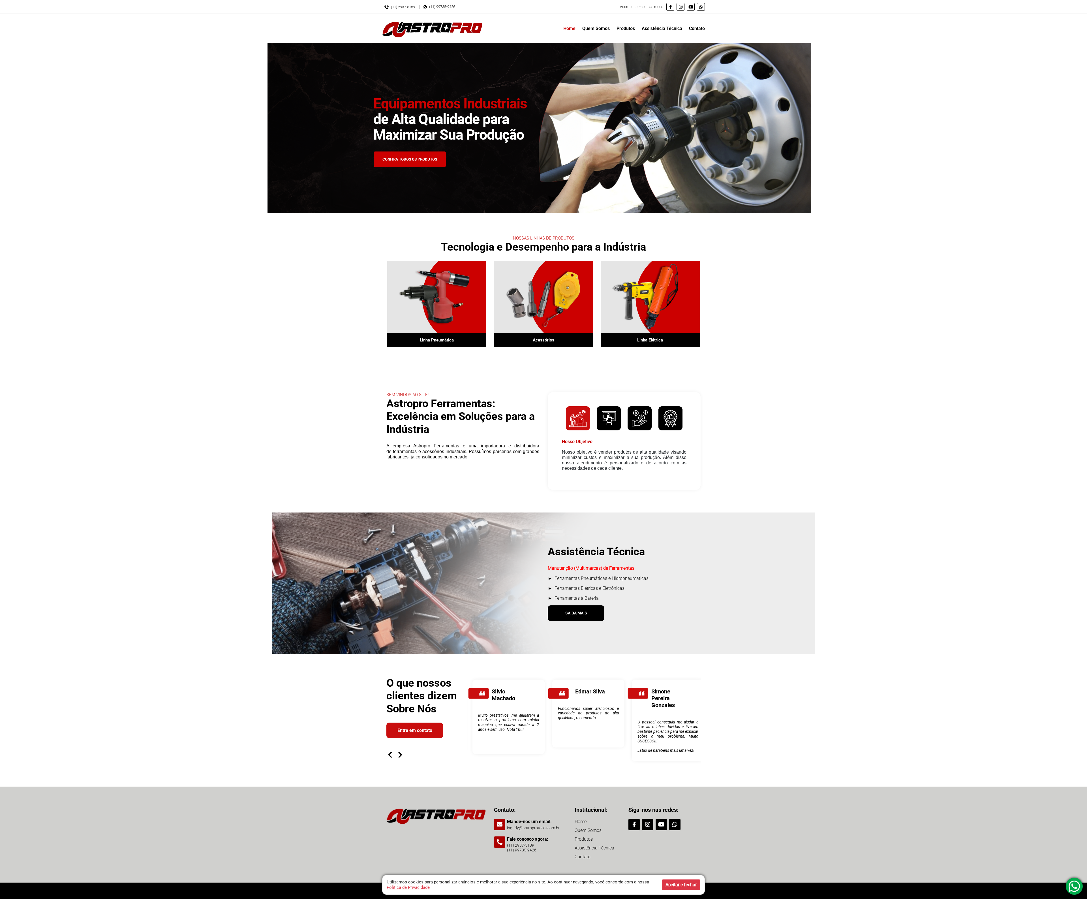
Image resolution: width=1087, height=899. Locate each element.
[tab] (578, 418)
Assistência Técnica (662, 28)
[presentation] (390, 754)
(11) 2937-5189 (403, 7)
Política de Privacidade (408, 887)
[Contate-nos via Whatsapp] (1074, 886)
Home (569, 28)
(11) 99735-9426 (442, 7)
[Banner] (539, 127)
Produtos (626, 28)
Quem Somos (596, 28)
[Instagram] (680, 7)
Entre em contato (414, 730)
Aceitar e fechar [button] (681, 884)
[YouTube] (691, 7)
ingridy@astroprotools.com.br (533, 828)
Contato (697, 28)
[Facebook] (670, 7)
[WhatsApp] (701, 7)
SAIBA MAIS (576, 613)
